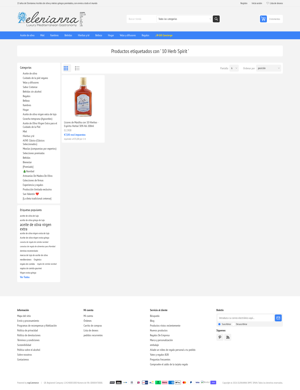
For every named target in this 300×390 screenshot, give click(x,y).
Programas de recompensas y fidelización (37, 325)
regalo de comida (27, 263)
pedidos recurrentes (93, 335)
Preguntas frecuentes (160, 359)
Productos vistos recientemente (165, 325)
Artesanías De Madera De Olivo (37, 176)
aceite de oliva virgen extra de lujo (34, 233)
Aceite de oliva (30, 73)
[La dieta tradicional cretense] (37, 198)
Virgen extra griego (28, 272)
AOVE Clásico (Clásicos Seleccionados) (34, 142)
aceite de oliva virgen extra (35, 226)
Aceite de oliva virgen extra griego (34, 237)
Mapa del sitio (24, 316)
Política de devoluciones (28, 335)
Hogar (26, 109)
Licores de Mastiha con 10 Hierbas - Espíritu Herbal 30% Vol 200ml (81, 124)
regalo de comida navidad (47, 263)
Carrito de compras (93, 325)
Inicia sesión (257, 3)
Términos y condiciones (28, 340)
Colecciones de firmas (33, 180)
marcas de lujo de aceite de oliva (34, 255)
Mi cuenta (88, 316)
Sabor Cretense (30, 87)
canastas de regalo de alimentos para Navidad (37, 246)
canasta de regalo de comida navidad (34, 241)
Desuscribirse (241, 324)
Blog (152, 320)
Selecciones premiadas (34, 153)
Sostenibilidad (24, 345)
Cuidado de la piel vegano (35, 78)
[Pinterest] (219, 337)
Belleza (26, 100)
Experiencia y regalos (33, 185)
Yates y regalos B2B (159, 354)
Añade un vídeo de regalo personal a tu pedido (172, 350)
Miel (25, 131)
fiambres (27, 105)
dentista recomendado (29, 250)
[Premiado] (28, 167)
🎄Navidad (28, 171)
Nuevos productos (159, 330)
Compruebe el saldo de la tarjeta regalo (169, 364)
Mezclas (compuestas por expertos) (39, 148)
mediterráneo (25, 259)
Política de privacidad (27, 330)
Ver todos (25, 277)
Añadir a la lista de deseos (69, 113)
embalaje (154, 345)
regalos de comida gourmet (31, 268)
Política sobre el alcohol (28, 350)
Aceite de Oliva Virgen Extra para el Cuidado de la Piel (40, 125)
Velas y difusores (31, 82)
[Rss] (227, 337)
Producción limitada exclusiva (37, 189)
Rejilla (67, 68)
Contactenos (23, 359)
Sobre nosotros (24, 354)
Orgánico (37, 259)
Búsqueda (216, 18)
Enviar (278, 318)
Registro (243, 3)
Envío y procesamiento (28, 320)
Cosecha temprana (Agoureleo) (37, 119)
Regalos (26, 96)
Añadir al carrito (90, 113)
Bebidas (26, 157)
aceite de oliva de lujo (29, 215)
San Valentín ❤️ (31, 194)
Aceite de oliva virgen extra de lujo (40, 114)
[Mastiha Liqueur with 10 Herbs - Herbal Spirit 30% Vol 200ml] (83, 96)
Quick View (76, 113)
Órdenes (88, 320)
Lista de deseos (91, 330)
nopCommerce (33, 382)
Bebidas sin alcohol (32, 91)
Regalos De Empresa (160, 335)
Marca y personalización (161, 340)
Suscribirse (226, 324)
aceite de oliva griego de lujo (32, 220)
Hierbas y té (28, 136)
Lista (76, 68)
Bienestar (27, 162)
